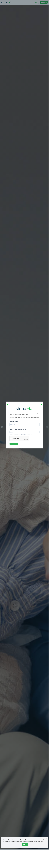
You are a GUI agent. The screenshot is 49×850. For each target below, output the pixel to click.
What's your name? (14, 421)
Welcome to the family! (14, 427)
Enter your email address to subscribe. (19, 429)
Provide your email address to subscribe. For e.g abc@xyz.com (21, 434)
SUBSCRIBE (14, 444)
